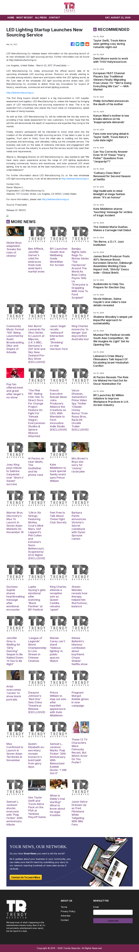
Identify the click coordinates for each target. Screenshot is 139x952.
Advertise (65, 915)
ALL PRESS (41, 17)
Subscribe (113, 920)
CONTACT (54, 17)
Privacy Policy (68, 911)
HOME (10, 17)
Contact (65, 920)
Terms (64, 907)
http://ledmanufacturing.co (20, 92)
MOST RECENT (24, 17)
